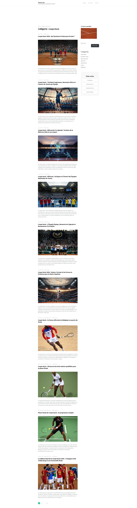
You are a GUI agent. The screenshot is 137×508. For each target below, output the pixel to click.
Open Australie (84, 58)
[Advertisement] (68, 13)
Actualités (90, 2)
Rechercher (83, 43)
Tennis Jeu (41, 2)
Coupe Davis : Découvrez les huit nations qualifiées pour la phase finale (57, 367)
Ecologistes (89, 80)
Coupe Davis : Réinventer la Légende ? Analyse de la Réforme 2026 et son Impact (55, 131)
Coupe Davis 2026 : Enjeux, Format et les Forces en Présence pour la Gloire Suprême (55, 273)
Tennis (82, 65)
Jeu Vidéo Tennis (84, 56)
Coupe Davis (83, 54)
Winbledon (83, 67)
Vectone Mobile (89, 92)
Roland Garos (84, 63)
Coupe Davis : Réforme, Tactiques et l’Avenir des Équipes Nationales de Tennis (57, 177)
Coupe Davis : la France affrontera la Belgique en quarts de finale (58, 321)
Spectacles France (90, 88)
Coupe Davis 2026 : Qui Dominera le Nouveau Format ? (56, 36)
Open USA (83, 60)
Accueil (84, 2)
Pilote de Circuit (89, 84)
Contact (97, 2)
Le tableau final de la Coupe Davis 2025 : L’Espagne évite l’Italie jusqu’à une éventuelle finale (57, 460)
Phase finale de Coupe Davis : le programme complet (56, 413)
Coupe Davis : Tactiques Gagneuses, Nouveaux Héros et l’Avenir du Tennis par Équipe (57, 83)
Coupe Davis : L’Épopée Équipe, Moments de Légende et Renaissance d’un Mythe (57, 225)
